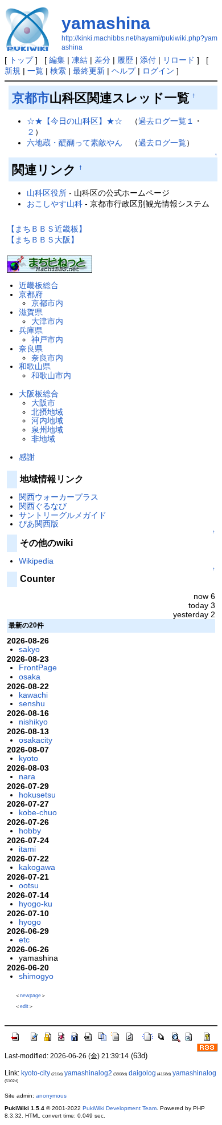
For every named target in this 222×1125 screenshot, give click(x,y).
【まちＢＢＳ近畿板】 (47, 228)
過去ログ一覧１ (166, 121)
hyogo (30, 921)
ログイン (158, 70)
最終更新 (89, 70)
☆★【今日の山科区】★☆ (74, 121)
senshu (32, 703)
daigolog (142, 1073)
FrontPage (38, 667)
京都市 (31, 98)
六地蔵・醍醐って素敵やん (74, 142)
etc (24, 939)
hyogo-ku (35, 903)
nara (27, 776)
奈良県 (31, 348)
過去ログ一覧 (162, 142)
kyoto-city (35, 1073)
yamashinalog (194, 1073)
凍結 (80, 59)
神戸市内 (47, 339)
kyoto (28, 758)
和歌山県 (35, 366)
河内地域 (47, 420)
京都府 (31, 294)
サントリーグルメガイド (62, 515)
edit (24, 1006)
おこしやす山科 (55, 203)
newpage (30, 995)
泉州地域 (47, 429)
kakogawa (37, 867)
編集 (57, 59)
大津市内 (47, 321)
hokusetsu (37, 794)
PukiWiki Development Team (120, 1108)
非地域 (43, 438)
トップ (21, 59)
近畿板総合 (39, 285)
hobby (30, 830)
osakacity (35, 739)
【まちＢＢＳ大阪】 (43, 239)
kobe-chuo (38, 812)
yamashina (105, 23)
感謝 (27, 457)
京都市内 (47, 302)
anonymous (51, 1095)
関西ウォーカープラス (58, 496)
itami (27, 848)
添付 (148, 59)
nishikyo (33, 721)
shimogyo (36, 976)
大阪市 (43, 402)
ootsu (29, 885)
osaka (29, 676)
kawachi (33, 694)
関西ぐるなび (43, 506)
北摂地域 (47, 411)
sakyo (29, 649)
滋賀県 (31, 312)
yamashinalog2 (88, 1073)
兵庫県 (31, 330)
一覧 (35, 70)
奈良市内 (47, 357)
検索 (58, 70)
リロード (179, 59)
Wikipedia (36, 560)
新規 (12, 70)
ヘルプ (123, 70)
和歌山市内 (51, 375)
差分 (102, 59)
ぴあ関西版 (39, 523)
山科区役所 (47, 192)
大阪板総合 (39, 393)
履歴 (125, 59)
